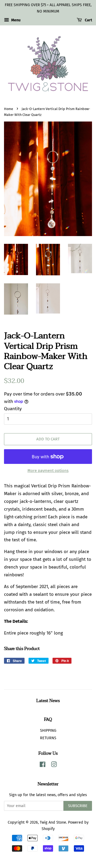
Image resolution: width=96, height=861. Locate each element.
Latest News (48, 701)
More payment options (48, 470)
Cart (88, 20)
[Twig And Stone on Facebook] (42, 765)
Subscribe (77, 805)
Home (8, 109)
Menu (15, 20)
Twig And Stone (53, 822)
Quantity (13, 409)
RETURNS (48, 737)
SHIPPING (48, 730)
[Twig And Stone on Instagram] (54, 765)
